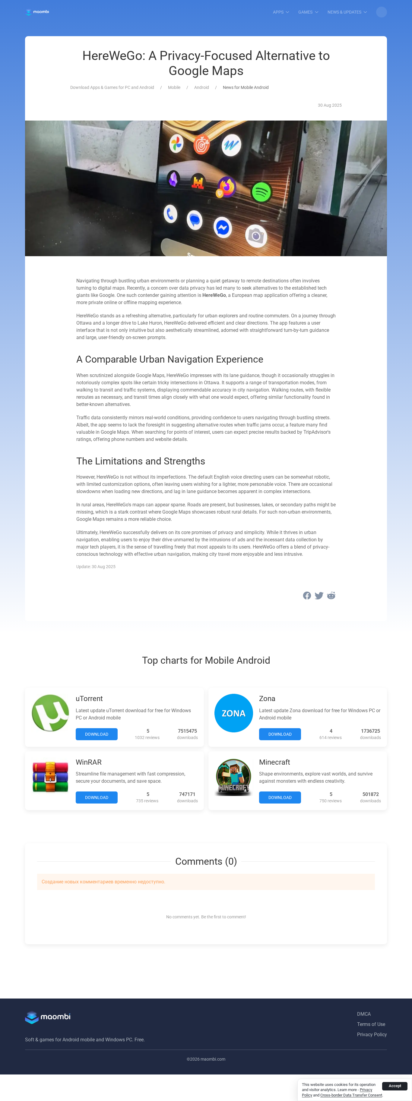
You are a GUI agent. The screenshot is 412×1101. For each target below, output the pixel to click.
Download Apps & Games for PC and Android (112, 87)
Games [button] (305, 12)
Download (96, 734)
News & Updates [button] (344, 12)
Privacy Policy (372, 1034)
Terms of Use (371, 1024)
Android (201, 87)
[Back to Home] (37, 12)
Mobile (174, 87)
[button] (381, 12)
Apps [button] (278, 12)
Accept (395, 1086)
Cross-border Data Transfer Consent (351, 1095)
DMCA (364, 1014)
